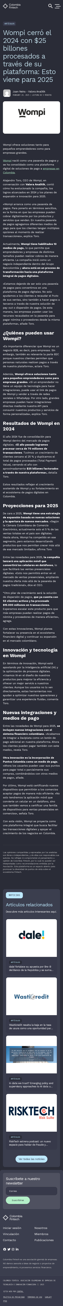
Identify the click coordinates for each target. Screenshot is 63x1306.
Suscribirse (18, 1200)
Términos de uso (34, 1297)
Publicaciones (44, 1240)
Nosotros (40, 1228)
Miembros (41, 1234)
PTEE (5, 1301)
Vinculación (11, 1234)
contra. (20, 1291)
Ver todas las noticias (31, 1158)
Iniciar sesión (12, 1228)
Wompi (7, 160)
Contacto (9, 1240)
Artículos (9, 23)
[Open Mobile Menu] (57, 6)
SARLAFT (48, 1297)
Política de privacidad (14, 1297)
